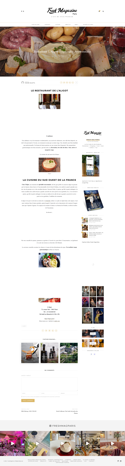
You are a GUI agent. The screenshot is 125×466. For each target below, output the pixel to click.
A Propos (68, 459)
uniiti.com (57, 321)
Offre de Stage (33, 461)
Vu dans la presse (89, 459)
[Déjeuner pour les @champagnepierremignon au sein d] (62, 443)
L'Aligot (24, 326)
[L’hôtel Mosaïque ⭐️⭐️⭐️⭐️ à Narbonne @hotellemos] (37, 443)
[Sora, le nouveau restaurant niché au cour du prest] (112, 443)
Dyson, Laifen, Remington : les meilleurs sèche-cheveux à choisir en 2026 (96, 234)
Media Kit (43, 461)
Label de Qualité (54, 461)
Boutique (65, 461)
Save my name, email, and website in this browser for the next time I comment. (41, 396)
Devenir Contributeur (55, 459)
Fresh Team (77, 459)
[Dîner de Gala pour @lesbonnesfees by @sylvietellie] (12, 443)
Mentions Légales (76, 461)
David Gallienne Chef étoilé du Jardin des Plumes (67, 412)
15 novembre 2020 (62, 55)
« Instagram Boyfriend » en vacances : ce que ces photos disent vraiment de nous (95, 219)
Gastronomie (57, 47)
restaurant (47, 201)
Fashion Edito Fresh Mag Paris (90, 242)
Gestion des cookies (62, 462)
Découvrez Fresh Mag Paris (37, 459)
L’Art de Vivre (35, 24)
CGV (85, 461)
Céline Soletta (30, 83)
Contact (91, 461)
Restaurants (67, 47)
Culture (57, 24)
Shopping (47, 24)
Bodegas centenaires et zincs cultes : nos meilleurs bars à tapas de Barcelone (96, 227)
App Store (98, 181)
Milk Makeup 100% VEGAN (28, 411)
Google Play (85, 182)
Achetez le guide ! (88, 24)
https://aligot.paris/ (49, 318)
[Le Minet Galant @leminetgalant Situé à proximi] (87, 443)
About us (67, 24)
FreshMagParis (64, 426)
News (76, 24)
